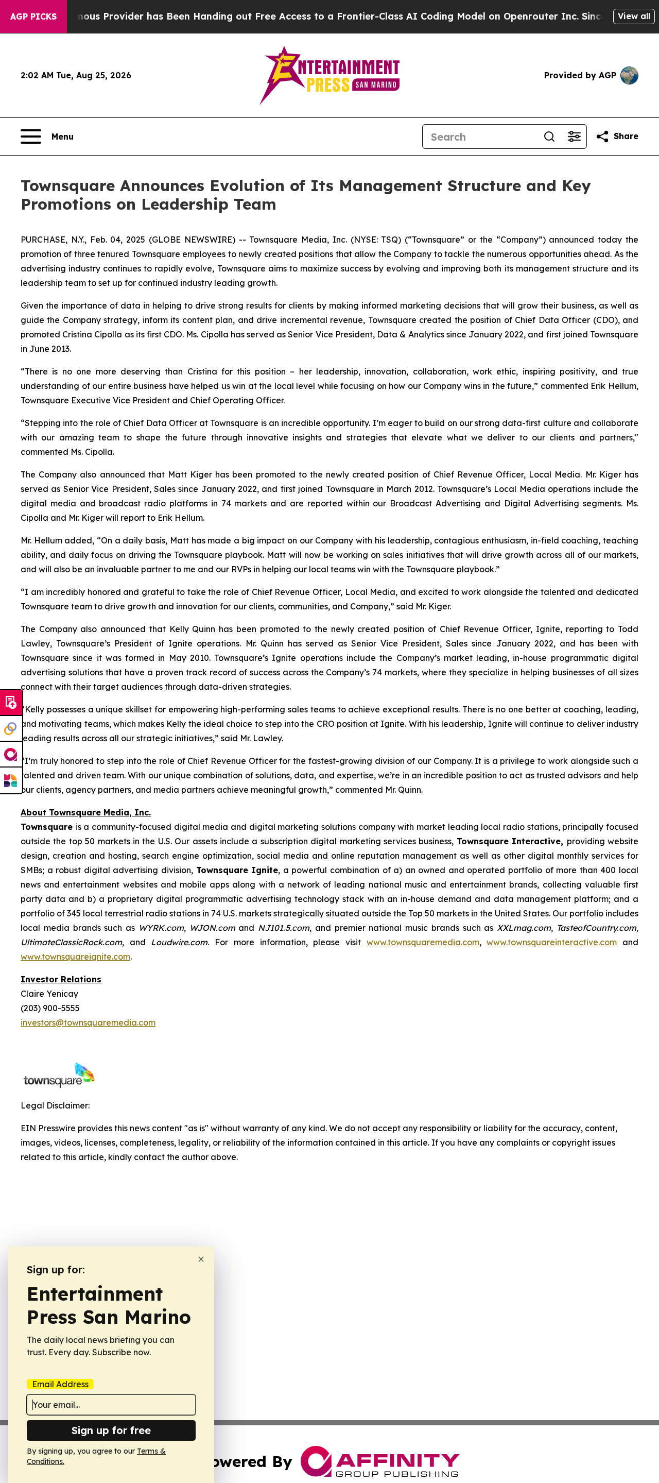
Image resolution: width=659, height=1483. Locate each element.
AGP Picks (33, 16)
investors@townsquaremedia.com (88, 1022)
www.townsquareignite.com (75, 956)
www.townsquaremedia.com (423, 942)
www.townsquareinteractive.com (552, 942)
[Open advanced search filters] (574, 136)
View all (634, 16)
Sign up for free (111, 1430)
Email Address (60, 1384)
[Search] (549, 136)
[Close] (201, 1259)
